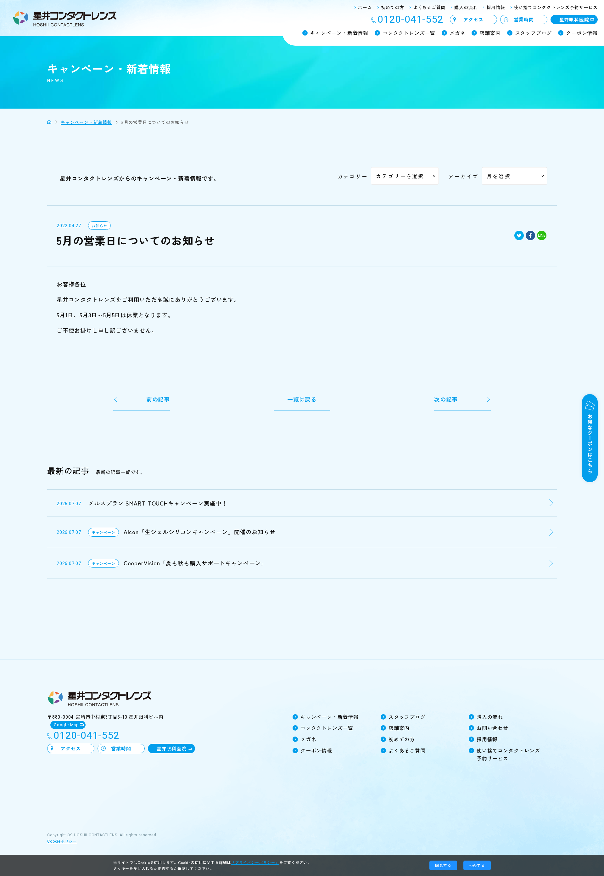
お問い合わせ (492, 728)
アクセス (473, 19)
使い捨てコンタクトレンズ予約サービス (556, 7)
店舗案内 (490, 33)
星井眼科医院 (574, 19)
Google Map (66, 725)
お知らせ (99, 225)
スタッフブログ (533, 33)
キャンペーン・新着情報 (339, 33)
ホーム (365, 7)
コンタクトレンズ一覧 (409, 33)
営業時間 (524, 19)
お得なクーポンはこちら (590, 443)
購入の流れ (466, 7)
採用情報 (495, 7)
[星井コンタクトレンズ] (49, 122)
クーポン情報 (582, 33)
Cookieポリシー (62, 841)
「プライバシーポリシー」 (255, 862)
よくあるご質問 (429, 7)
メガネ (457, 33)
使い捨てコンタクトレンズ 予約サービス (508, 754)
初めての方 (392, 7)
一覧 (302, 399)
